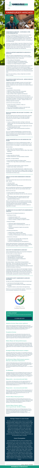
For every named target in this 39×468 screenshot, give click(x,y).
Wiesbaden (9, 446)
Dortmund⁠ (8, 443)
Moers (25, 456)
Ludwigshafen (13, 450)
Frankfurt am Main (19, 442)
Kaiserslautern (19, 457)
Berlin (30, 440)
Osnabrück (25, 450)
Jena (23, 456)
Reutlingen (15, 455)
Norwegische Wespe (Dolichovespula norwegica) (17, 350)
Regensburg (21, 452)
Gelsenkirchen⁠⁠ (20, 446)
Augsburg (29, 444)
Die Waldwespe (9, 370)
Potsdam (26, 449)
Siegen (31, 456)
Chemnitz (7, 447)
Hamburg (8, 442)
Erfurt (10, 449)
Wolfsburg (30, 453)
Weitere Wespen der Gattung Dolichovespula (16, 340)
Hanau (15, 457)
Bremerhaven (23, 455)
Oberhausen (14, 449)
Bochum (31, 443)
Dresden (17, 443)
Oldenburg (17, 450)
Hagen (23, 449)
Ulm (16, 453)
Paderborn (27, 452)
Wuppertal (9, 444)
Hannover (20, 443)
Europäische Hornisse (11, 332)
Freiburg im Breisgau (24, 447)
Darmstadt (13, 452)
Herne (24, 452)
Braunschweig (29, 446)
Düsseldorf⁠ (27, 442)
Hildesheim (12, 457)
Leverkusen (29, 450)
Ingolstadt (8, 453)
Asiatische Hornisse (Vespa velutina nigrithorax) (17, 323)
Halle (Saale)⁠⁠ (13, 447)
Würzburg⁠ (27, 453)
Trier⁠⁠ (15, 456)
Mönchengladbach (15, 446)
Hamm (9, 450)
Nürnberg (24, 443)
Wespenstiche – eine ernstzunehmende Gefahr (16, 379)
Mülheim (21, 450)
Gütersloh (8, 457)
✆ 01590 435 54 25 (19, 318)
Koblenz (27, 455)
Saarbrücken (30, 449)
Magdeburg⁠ (18, 447)
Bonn (16, 444)
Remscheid (12, 456)
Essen (11, 443)
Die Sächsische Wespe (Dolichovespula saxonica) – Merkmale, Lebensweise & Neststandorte (18, 359)
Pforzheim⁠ (23, 453)
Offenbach (12, 453)
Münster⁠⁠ (18, 444)
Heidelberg (9, 452)
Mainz (32, 447)
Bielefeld (13, 444)
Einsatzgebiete (31, 464)
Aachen (25, 446)
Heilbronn (19, 453)
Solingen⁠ (16, 452)
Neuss (31, 452)
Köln (14, 442)
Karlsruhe (25, 444)
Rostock (17, 449)
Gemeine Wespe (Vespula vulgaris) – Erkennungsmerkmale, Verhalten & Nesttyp (16, 406)
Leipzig (30, 442)
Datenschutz (26, 464)
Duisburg (27, 443)
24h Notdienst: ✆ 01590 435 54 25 (19, 466)
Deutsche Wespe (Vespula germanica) (15, 396)
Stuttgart (23, 442)
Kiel (10, 447)
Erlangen (19, 455)
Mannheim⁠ (22, 444)
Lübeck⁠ (8, 449)
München (12, 442)
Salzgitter (28, 456)
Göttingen (8, 455)
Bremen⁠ (14, 443)
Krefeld (29, 447)
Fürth (15, 453)
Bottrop (12, 455)
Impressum (22, 464)
